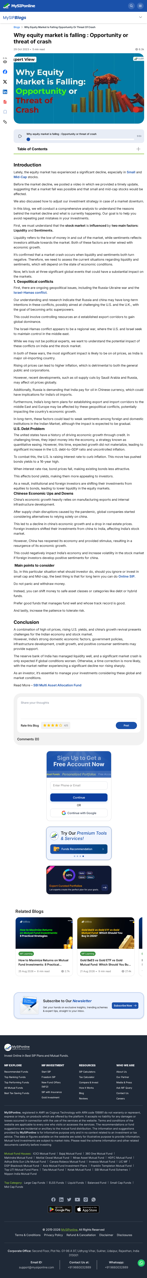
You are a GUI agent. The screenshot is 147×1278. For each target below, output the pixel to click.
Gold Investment (50, 1097)
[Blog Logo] (14, 17)
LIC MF (123, 1161)
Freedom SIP (48, 1077)
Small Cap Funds (120, 1182)
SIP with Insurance (52, 1092)
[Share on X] (5, 82)
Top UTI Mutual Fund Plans (21, 1169)
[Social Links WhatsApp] (93, 1199)
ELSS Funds (56, 1182)
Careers (120, 1098)
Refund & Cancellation (81, 1235)
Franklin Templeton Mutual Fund (111, 1165)
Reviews (83, 1098)
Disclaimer (106, 1235)
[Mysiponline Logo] (17, 1047)
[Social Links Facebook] (53, 1199)
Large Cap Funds (34, 1182)
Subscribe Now (123, 1005)
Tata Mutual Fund (53, 1169)
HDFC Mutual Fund (120, 1157)
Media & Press (124, 1082)
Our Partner (122, 1077)
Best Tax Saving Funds (16, 1093)
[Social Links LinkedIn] (61, 1199)
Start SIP (46, 1071)
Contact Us (122, 1093)
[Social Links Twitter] (69, 1199)
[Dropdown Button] (140, 17)
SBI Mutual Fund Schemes (111, 1169)
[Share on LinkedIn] (5, 92)
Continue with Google (81, 813)
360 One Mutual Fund (98, 1153)
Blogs (17, 27)
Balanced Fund (97, 1182)
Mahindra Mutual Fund (18, 1157)
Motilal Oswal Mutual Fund (52, 1157)
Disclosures (124, 1235)
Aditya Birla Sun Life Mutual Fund (25, 1161)
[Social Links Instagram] (86, 1199)
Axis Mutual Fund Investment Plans (65, 1165)
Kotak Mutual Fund (79, 1169)
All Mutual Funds (13, 1087)
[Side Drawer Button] (140, 6)
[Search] (131, 6)
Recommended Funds (16, 1071)
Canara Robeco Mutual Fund (67, 1161)
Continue (79, 797)
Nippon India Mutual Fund (20, 1173)
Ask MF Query (124, 1087)
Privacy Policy (53, 1235)
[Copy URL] (5, 122)
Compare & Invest (88, 1082)
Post (126, 725)
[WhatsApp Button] (140, 1263)
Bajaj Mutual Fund (70, 1153)
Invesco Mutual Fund (102, 1161)
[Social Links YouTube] (77, 1199)
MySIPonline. (69, 1229)
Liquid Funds (76, 1182)
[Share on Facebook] (5, 72)
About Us (121, 1071)
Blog (81, 1093)
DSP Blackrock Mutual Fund (21, 1165)
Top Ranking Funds (15, 1077)
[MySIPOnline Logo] (19, 6)
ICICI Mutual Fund (44, 1153)
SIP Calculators (87, 1071)
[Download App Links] (60, 1209)
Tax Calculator (86, 1077)
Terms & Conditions (28, 1235)
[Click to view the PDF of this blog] (5, 102)
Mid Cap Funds (13, 1187)
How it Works (86, 1087)
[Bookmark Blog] (5, 112)
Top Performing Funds (16, 1082)
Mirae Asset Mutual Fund (88, 1157)
